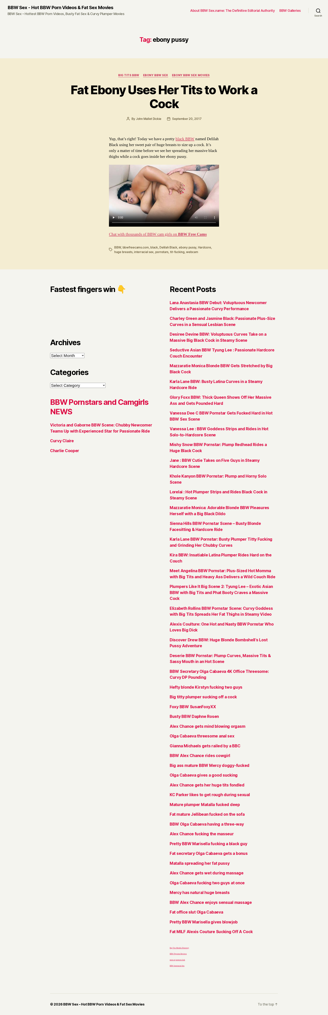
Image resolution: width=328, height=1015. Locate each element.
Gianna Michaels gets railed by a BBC (205, 746)
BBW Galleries (290, 11)
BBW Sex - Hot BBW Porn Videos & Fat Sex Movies (60, 7)
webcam (192, 252)
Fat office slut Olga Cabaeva (196, 912)
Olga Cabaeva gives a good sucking (204, 775)
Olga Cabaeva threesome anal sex (202, 736)
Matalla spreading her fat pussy (200, 863)
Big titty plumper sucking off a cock (203, 697)
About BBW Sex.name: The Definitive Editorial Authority (232, 11)
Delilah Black (168, 247)
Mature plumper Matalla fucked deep (205, 804)
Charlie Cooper (64, 450)
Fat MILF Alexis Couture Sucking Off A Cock (211, 931)
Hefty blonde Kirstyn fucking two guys (206, 687)
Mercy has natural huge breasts (200, 892)
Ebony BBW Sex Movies (191, 75)
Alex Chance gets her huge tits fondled (207, 785)
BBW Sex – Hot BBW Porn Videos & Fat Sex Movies (103, 1004)
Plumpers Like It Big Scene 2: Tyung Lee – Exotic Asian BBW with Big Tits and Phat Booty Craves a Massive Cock (221, 592)
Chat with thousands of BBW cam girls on (158, 234)
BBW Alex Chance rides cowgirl (200, 755)
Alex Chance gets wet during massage (207, 873)
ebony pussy (187, 247)
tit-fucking (177, 252)
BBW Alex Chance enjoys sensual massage (211, 902)
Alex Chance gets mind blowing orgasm (207, 726)
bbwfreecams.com (136, 247)
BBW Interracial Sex (177, 966)
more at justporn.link (177, 960)
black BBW (185, 139)
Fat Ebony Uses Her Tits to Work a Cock (164, 96)
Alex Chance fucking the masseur (202, 833)
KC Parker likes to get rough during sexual (210, 794)
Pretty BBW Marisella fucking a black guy (208, 843)
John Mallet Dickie (148, 119)
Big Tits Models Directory (179, 948)
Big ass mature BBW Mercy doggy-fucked (209, 765)
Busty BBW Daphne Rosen (194, 716)
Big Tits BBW (128, 75)
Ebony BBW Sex (155, 75)
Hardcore (204, 247)
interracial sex (144, 252)
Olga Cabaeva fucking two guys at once (207, 883)
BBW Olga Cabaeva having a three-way (207, 824)
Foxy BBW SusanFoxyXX (193, 706)
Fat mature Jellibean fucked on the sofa (207, 814)
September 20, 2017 (186, 119)
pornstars (162, 252)
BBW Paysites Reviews (178, 954)
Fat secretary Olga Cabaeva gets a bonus (209, 853)
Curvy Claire (62, 440)
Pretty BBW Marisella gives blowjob (204, 922)
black (154, 247)
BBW (117, 247)
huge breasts (123, 252)
